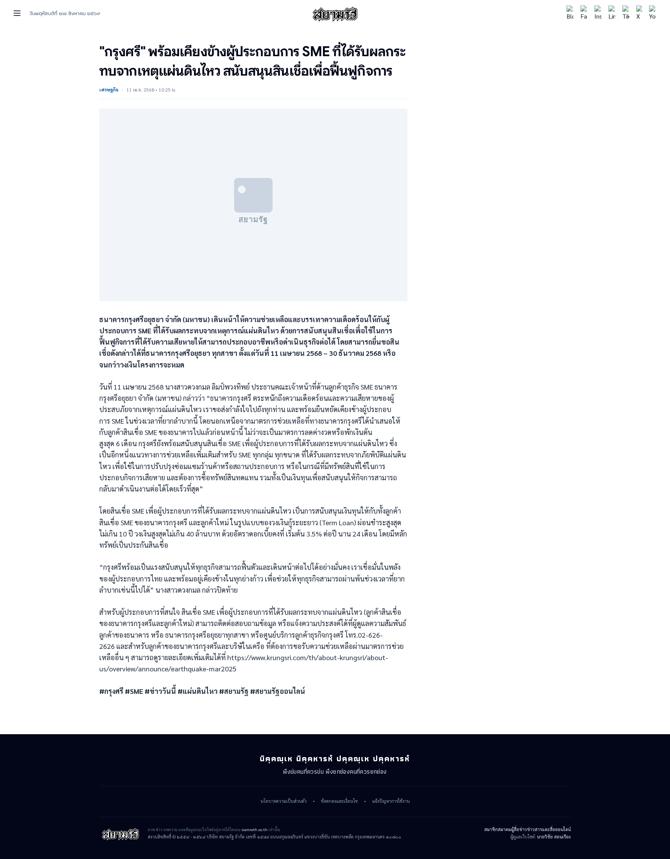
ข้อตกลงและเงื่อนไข (339, 801)
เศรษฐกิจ (108, 89)
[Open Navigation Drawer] (17, 13)
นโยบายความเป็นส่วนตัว (284, 801)
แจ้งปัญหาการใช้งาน (391, 801)
